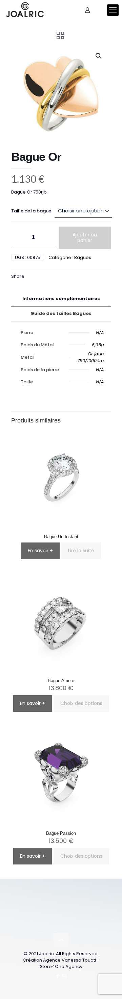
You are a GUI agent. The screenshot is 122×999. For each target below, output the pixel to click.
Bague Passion (61, 833)
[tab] (61, 298)
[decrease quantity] (19, 237)
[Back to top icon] (61, 940)
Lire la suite (81, 550)
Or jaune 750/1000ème (91, 357)
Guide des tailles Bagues (61, 313)
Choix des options (81, 703)
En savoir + (40, 550)
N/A (100, 332)
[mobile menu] (113, 10)
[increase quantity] (48, 237)
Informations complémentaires (61, 298)
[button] (99, 56)
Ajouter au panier (85, 237)
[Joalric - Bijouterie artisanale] (25, 10)
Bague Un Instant (61, 536)
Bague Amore (61, 680)
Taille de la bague (31, 211)
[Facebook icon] (57, 975)
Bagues (82, 257)
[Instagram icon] (64, 975)
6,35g (98, 345)
